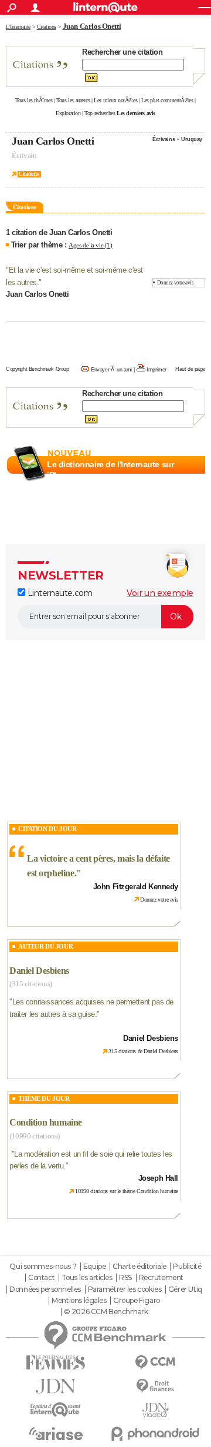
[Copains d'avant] (56, 1409)
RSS (125, 1278)
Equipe (94, 1266)
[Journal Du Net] (56, 1386)
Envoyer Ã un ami (111, 370)
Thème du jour (44, 1098)
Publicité (187, 1266)
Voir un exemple (160, 593)
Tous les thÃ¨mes (33, 100)
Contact (41, 1278)
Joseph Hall (158, 1178)
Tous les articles (87, 1278)
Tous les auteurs (73, 100)
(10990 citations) (34, 1135)
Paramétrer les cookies (125, 1289)
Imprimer (156, 370)
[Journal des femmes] (56, 1362)
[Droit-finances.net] (155, 1386)
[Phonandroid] (155, 1433)
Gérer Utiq (185, 1289)
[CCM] (155, 1362)
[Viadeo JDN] (155, 1410)
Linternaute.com (58, 593)
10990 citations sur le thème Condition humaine (126, 1191)
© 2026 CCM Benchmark (106, 1312)
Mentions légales (79, 1301)
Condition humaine (45, 1122)
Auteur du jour (45, 946)
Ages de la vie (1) (90, 245)
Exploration (68, 113)
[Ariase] (56, 1433)
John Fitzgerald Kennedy (135, 886)
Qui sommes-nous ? (42, 1266)
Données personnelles (45, 1289)
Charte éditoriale (139, 1266)
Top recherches (99, 113)
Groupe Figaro (136, 1301)
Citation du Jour (47, 828)
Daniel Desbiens (39, 971)
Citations (29, 174)
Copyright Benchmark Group (37, 369)
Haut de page (190, 369)
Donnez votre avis (175, 283)
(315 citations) (30, 983)
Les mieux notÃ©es (115, 100)
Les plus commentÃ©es (167, 100)
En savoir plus (179, 489)
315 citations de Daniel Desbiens (143, 1051)
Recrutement (161, 1278)
